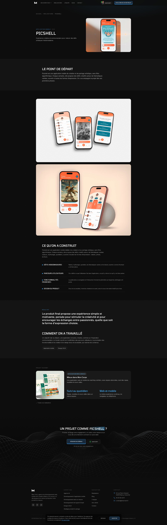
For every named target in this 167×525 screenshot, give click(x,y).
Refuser (103, 518)
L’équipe (66, 2)
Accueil (39, 13)
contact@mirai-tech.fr (122, 500)
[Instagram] (37, 504)
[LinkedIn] (33, 504)
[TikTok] (41, 504)
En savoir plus (65, 520)
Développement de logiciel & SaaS (74, 502)
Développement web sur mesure (73, 499)
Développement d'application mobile (74, 496)
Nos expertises (45, 2)
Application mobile (49, 348)
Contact (79, 2)
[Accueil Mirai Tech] (35, 3)
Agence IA (67, 493)
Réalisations (58, 2)
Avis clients (95, 502)
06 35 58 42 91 (120, 498)
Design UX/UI (62, 348)
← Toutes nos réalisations (43, 403)
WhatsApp (95, 441)
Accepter (114, 518)
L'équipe (94, 499)
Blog (73, 2)
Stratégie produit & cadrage (72, 509)
